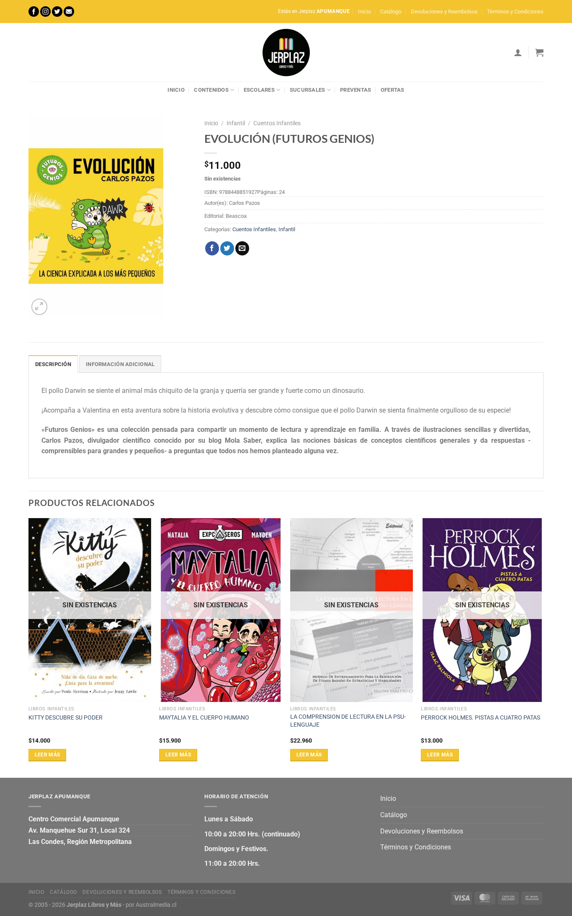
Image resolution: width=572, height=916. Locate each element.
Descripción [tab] (53, 364)
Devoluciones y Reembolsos (444, 11)
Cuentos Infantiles (277, 123)
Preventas (355, 90)
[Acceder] (518, 52)
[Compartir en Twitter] (227, 248)
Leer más (47, 755)
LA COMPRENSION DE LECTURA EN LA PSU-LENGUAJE (348, 720)
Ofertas (393, 90)
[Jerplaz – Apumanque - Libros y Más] (286, 52)
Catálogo (390, 11)
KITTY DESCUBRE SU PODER (65, 717)
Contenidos (211, 90)
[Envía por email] (242, 248)
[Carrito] (539, 52)
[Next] (543, 647)
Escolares (259, 90)
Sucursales (307, 90)
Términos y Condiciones (515, 11)
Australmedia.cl (156, 904)
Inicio (364, 11)
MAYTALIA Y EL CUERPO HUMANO (204, 717)
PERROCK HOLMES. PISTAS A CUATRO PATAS (480, 717)
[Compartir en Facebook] (212, 248)
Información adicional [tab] (120, 364)
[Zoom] (39, 307)
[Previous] (29, 647)
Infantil (236, 123)
